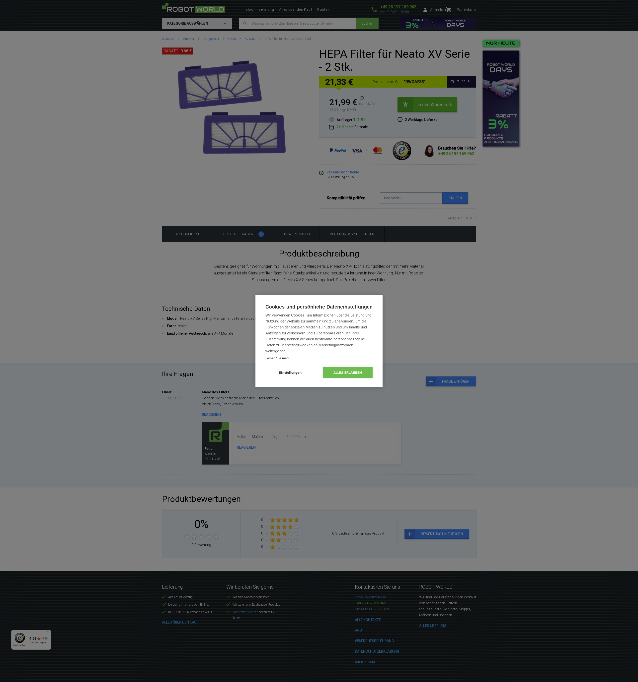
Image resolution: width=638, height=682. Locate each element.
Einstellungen (290, 372)
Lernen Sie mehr (277, 358)
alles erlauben (347, 372)
